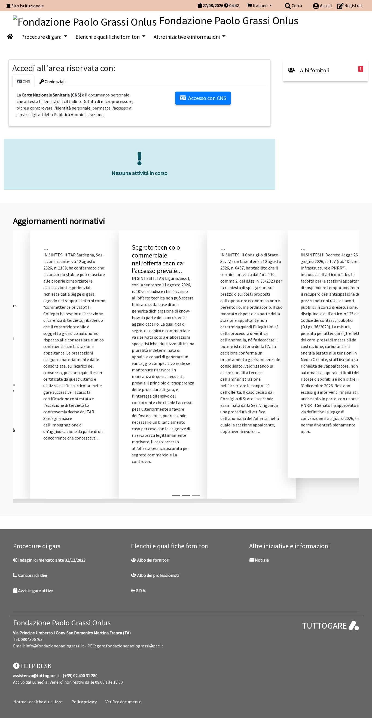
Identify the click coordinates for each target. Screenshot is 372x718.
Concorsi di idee (32, 554)
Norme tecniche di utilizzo (38, 680)
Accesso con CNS (207, 98)
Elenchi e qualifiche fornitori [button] (108, 36)
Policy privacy (84, 680)
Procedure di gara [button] (42, 36)
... (24, 247)
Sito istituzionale (27, 5)
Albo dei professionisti (157, 554)
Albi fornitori (314, 70)
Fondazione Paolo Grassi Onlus (62, 602)
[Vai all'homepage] (10, 37)
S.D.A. (140, 569)
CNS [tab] (26, 81)
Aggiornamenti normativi (59, 221)
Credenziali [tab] (55, 81)
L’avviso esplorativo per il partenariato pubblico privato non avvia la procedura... (139, 259)
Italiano (260, 5)
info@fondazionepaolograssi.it (55, 625)
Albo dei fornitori (152, 539)
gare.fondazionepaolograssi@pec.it (130, 625)
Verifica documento (123, 680)
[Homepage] (86, 20)
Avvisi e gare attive (35, 569)
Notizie (261, 539)
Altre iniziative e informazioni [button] (187, 36)
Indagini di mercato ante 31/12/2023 (51, 539)
